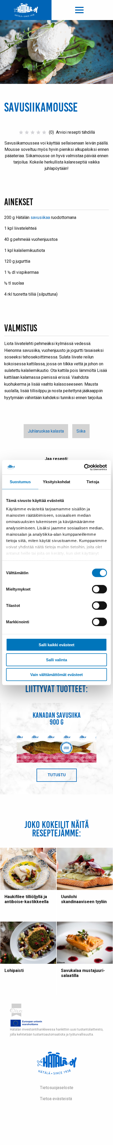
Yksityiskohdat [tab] (56, 482)
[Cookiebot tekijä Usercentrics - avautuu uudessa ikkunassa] (84, 467)
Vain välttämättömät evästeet (56, 674)
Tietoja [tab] (92, 482)
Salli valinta (56, 659)
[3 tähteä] (32, 132)
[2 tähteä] (26, 132)
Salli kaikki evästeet (56, 645)
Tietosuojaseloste (56, 1087)
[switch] (99, 589)
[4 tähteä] (38, 132)
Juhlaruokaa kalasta (46, 431)
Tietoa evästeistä (56, 1098)
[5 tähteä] (44, 132)
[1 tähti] (21, 132)
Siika (80, 431)
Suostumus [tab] (20, 482)
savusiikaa (40, 217)
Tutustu (62, 777)
